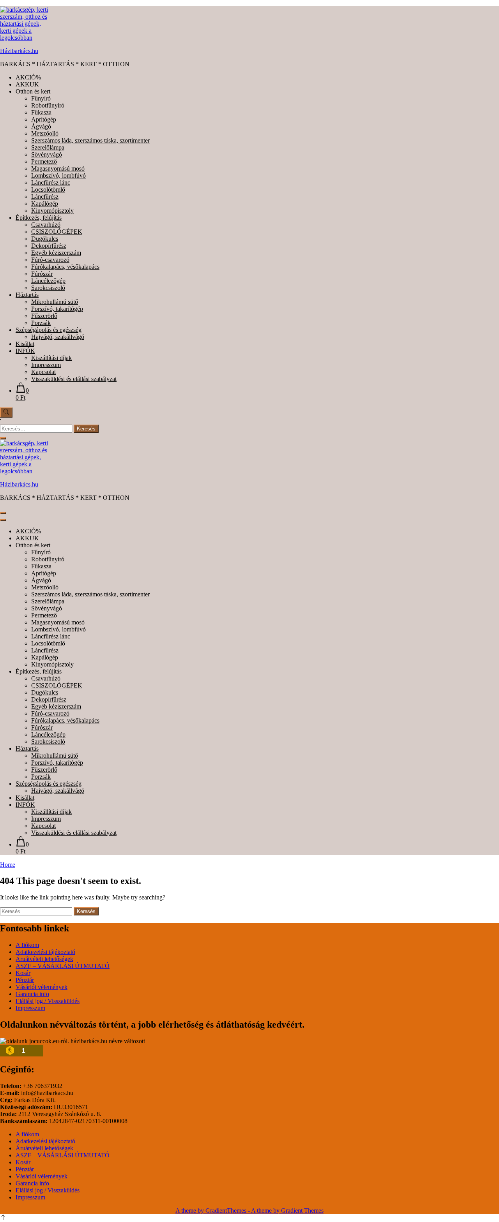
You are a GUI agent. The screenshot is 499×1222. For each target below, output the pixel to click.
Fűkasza (41, 112)
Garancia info (32, 994)
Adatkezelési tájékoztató (45, 952)
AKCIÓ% (28, 77)
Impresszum (46, 364)
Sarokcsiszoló (48, 287)
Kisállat (25, 343)
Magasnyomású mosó (58, 168)
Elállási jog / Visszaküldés (48, 1001)
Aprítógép (43, 119)
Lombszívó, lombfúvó (58, 175)
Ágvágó (41, 126)
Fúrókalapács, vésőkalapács (65, 266)
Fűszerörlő (44, 315)
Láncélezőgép (48, 280)
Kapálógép (44, 203)
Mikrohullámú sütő (54, 301)
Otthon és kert (33, 91)
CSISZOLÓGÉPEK (56, 231)
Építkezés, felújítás (39, 217)
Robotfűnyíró (47, 105)
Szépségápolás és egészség (48, 329)
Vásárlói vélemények (41, 987)
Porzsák (41, 322)
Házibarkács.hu (19, 51)
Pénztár (25, 980)
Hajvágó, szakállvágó (57, 336)
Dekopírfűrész (48, 245)
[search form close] (3, 438)
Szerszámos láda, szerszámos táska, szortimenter (90, 140)
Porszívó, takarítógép (57, 308)
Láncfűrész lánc (50, 182)
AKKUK (27, 84)
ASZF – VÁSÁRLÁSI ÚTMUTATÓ (63, 966)
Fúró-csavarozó (50, 259)
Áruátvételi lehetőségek (44, 959)
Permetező (44, 161)
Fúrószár (42, 273)
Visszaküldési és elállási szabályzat (74, 379)
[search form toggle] (6, 412)
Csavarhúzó (45, 224)
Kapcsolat (43, 372)
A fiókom (27, 945)
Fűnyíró (41, 98)
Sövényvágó (46, 154)
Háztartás (27, 294)
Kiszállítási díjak (51, 357)
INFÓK (25, 350)
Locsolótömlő (48, 189)
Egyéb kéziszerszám (56, 252)
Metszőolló (44, 133)
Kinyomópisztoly (52, 210)
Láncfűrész (44, 196)
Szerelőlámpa (47, 147)
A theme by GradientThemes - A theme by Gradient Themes (249, 1210)
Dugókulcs (44, 238)
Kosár (23, 973)
